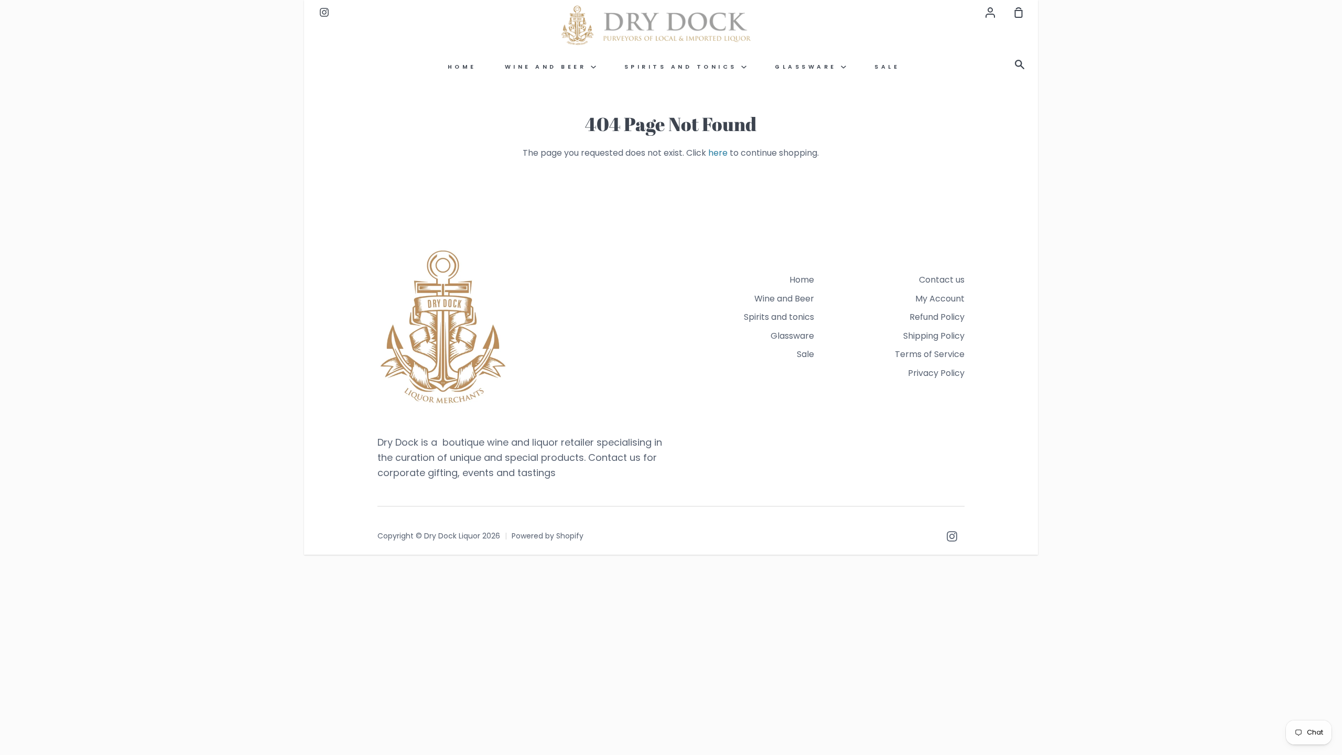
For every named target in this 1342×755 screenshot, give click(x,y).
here (718, 153)
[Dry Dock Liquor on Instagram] (952, 536)
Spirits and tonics (683, 67)
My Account (940, 299)
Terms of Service (930, 354)
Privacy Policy (936, 373)
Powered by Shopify (547, 536)
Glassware (808, 67)
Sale (887, 67)
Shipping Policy (934, 336)
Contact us (942, 280)
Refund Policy (937, 317)
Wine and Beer (548, 67)
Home (462, 67)
